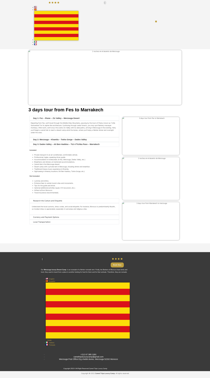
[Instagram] (52, 2)
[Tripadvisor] (118, 259)
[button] (156, 21)
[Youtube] (58, 2)
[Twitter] (55, 2)
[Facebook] (49, 2)
